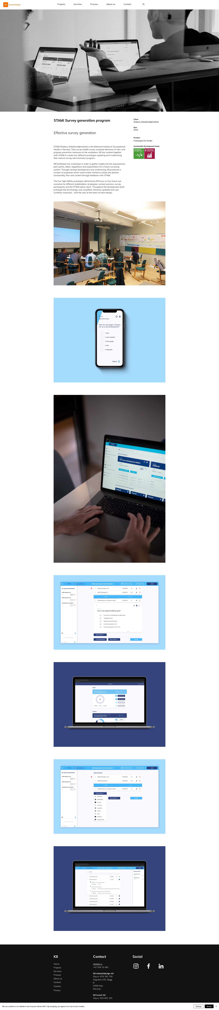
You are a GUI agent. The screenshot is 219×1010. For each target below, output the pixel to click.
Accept (209, 1006)
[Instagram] (136, 966)
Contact (57, 982)
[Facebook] (148, 966)
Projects (57, 967)
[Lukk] (216, 1006)
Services (57, 971)
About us (58, 978)
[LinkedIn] (161, 966)
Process (57, 975)
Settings (198, 1006)
